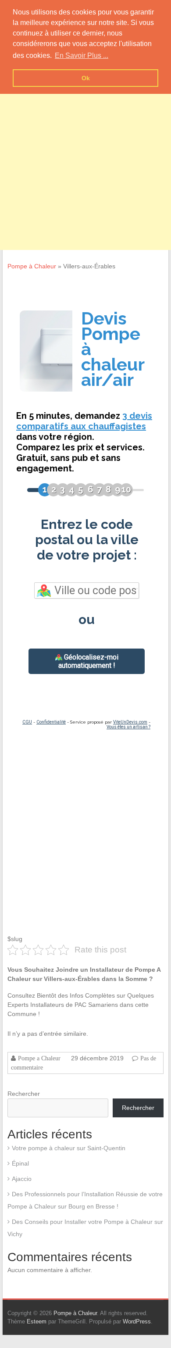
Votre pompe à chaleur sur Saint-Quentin (68, 1148)
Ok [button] (86, 78)
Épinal (20, 1163)
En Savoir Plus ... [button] (81, 55)
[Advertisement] (85, 164)
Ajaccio (22, 1178)
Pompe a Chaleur (39, 1058)
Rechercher (23, 1093)
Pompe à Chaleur (31, 266)
